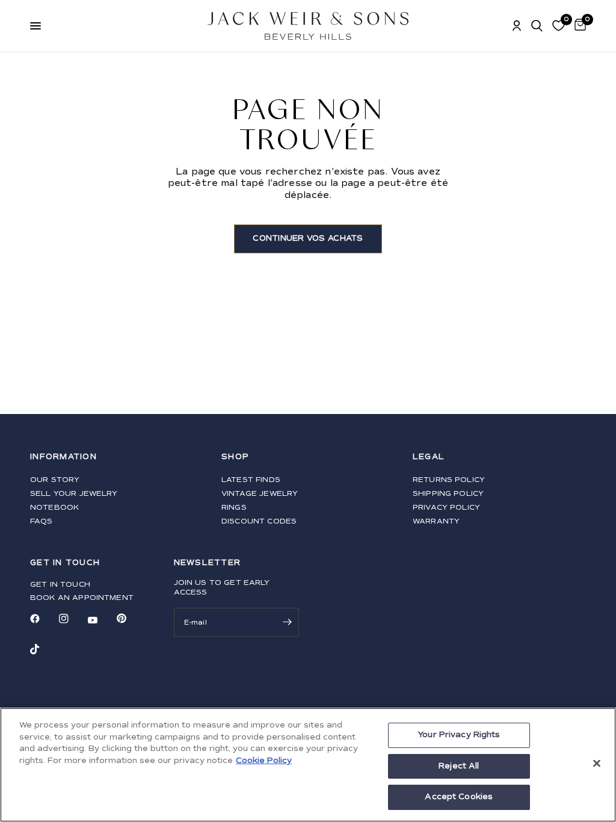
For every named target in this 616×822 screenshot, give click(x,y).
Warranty (436, 521)
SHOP (235, 457)
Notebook (54, 507)
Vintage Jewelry (259, 493)
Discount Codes (259, 521)
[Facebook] (43, 618)
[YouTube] (101, 620)
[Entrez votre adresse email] (287, 622)
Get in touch (60, 584)
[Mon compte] (517, 26)
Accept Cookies (459, 797)
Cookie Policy (264, 760)
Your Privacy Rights (458, 735)
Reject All (459, 766)
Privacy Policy (446, 507)
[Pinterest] (130, 618)
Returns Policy (449, 479)
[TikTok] (43, 649)
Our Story (54, 479)
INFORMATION (63, 457)
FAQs (41, 521)
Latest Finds (250, 479)
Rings (234, 507)
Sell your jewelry (74, 493)
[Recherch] (537, 26)
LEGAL (429, 457)
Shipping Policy (448, 493)
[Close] (597, 763)
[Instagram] (72, 618)
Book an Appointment (82, 597)
